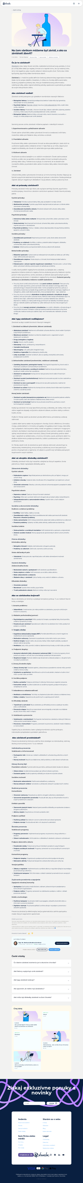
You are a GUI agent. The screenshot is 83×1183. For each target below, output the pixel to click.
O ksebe (20, 1145)
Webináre (45, 1125)
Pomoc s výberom (54, 949)
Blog (44, 1128)
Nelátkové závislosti (53, 57)
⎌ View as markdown (41, 1178)
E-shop (45, 1122)
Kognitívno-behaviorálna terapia (25, 634)
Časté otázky (22, 1131)
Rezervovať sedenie (62, 943)
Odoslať (51, 1103)
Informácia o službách (49, 1145)
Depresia (29, 105)
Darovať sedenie (22, 1128)
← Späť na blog (16, 10)
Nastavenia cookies (48, 1148)
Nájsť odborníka (42, 949)
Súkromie (45, 1142)
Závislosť (15, 66)
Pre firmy (21, 1142)
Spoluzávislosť (43, 57)
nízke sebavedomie (50, 105)
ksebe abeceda (47, 1131)
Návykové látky (33, 57)
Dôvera (20, 1125)
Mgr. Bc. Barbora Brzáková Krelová (29, 942)
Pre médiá (21, 1148)
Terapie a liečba (19, 630)
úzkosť (35, 105)
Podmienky (46, 1139)
